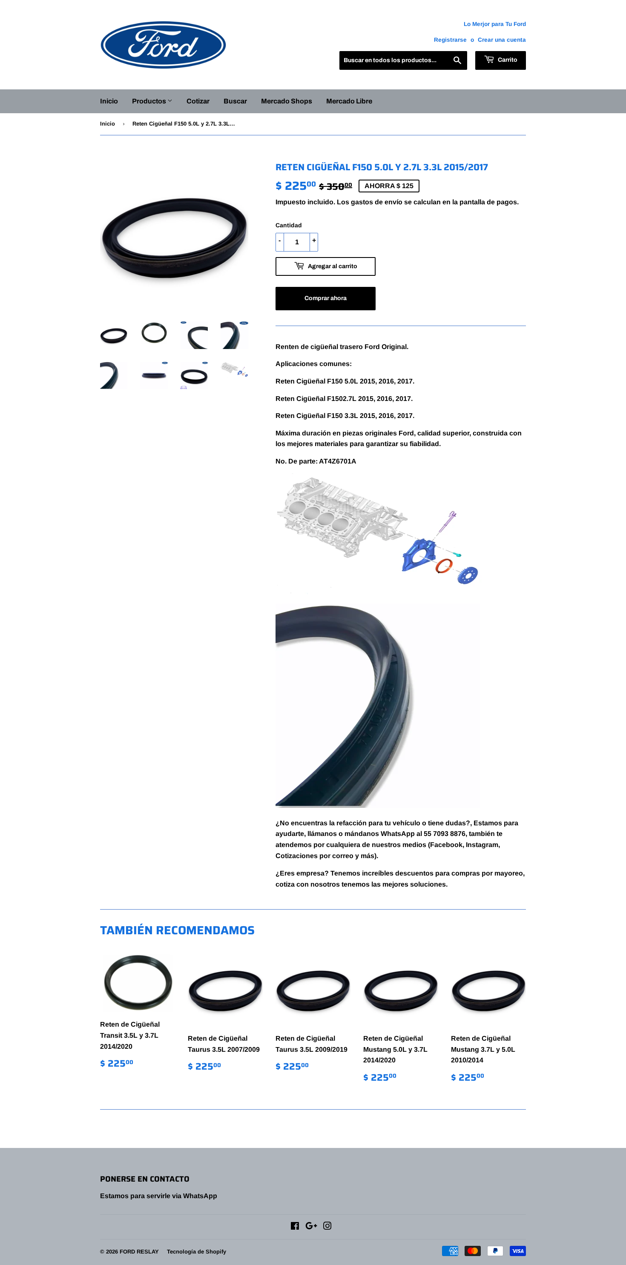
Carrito (507, 60)
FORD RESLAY (139, 1251)
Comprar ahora (325, 298)
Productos (149, 101)
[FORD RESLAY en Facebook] (294, 1227)
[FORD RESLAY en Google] (311, 1227)
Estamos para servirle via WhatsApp (158, 1195)
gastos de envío (376, 202)
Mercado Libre (349, 101)
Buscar (235, 101)
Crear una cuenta (502, 40)
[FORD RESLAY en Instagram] (327, 1227)
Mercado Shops (286, 101)
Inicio (109, 101)
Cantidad (289, 225)
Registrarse (450, 40)
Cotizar (198, 101)
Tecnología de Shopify (196, 1251)
